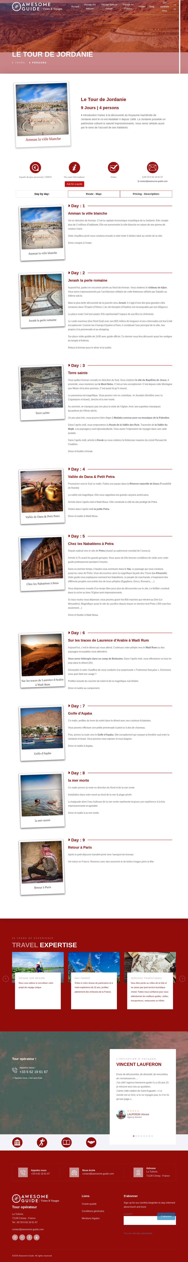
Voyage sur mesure (90, 6)
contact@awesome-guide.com (153, 181)
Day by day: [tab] (42, 193)
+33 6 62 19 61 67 (34, 1072)
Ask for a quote (74, 184)
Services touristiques (146, 978)
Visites (142, 6)
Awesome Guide (26, 1255)
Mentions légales (91, 1218)
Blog (151, 6)
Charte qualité (89, 1204)
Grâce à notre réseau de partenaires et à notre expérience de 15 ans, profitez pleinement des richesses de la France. (94, 987)
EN (175, 9)
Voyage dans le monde (109, 6)
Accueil (75, 6)
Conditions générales (93, 1211)
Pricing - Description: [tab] (146, 193)
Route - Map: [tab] (94, 193)
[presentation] (6, 979)
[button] (133, 1136)
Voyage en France (128, 6)
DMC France (82, 978)
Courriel (128, 1214)
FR (175, 5)
